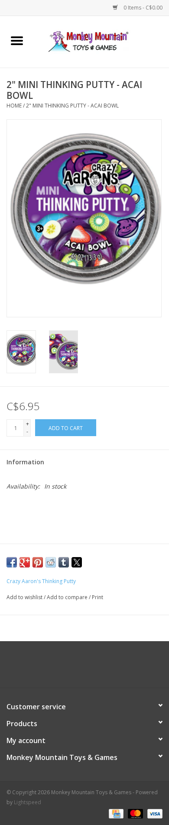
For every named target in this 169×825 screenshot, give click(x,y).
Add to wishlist (25, 597)
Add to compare (68, 597)
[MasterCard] (134, 813)
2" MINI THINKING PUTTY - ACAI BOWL (72, 105)
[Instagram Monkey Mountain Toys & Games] (92, 668)
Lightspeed (27, 802)
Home (14, 105)
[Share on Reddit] (51, 562)
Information (25, 462)
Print (97, 597)
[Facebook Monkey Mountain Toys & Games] (77, 668)
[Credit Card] (115, 813)
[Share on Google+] (25, 562)
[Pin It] (37, 562)
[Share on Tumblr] (63, 562)
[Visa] (153, 813)
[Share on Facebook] (11, 562)
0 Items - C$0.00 (142, 7)
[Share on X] (77, 562)
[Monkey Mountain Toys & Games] (101, 41)
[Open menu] (17, 40)
